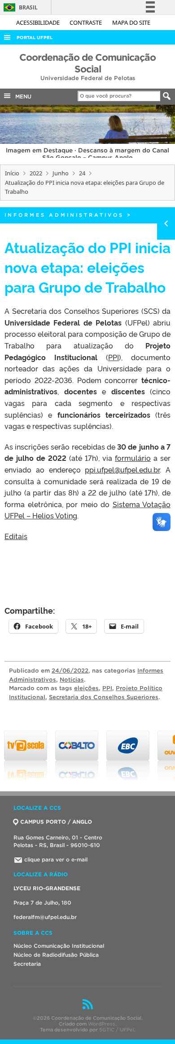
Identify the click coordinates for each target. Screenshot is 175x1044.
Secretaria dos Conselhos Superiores (103, 697)
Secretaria (27, 964)
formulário (133, 458)
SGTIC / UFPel (116, 1029)
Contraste (86, 22)
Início (12, 173)
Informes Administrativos (64, 215)
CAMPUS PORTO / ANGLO (56, 822)
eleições (86, 688)
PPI (113, 357)
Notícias (72, 679)
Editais (15, 536)
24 (82, 173)
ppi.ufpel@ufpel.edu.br (122, 469)
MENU (21, 96)
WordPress (101, 1023)
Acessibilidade (38, 22)
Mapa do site (131, 22)
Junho (60, 173)
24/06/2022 (70, 670)
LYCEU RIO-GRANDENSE (46, 888)
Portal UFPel (34, 37)
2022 (36, 173)
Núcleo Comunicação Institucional (58, 946)
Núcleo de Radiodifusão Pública (56, 955)
